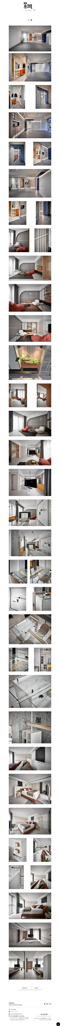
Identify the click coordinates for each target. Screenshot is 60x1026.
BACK (36, 988)
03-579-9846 (13, 1009)
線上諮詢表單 (44, 1014)
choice (49, 1019)
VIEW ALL (24, 988)
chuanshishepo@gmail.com (16, 1013)
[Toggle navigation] (34, 10)
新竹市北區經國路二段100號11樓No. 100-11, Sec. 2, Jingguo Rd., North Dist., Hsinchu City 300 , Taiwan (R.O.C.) (19, 1018)
